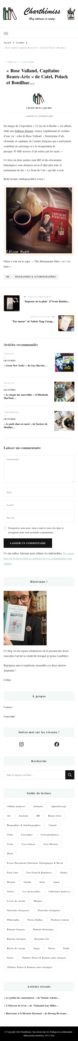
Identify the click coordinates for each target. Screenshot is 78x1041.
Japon (56, 881)
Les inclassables (31, 891)
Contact (8, 707)
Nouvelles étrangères (49, 910)
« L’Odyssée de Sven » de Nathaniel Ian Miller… (31, 1005)
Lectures (28, 62)
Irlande (27, 881)
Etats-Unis (12, 872)
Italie (42, 881)
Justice (11, 891)
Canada (53, 825)
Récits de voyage (16, 948)
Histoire (11, 881)
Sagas (37, 948)
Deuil (10, 853)
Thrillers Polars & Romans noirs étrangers (29, 967)
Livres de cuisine (16, 900)
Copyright (9, 716)
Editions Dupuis (24, 131)
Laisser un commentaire (39, 116)
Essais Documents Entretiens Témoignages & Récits (35, 862)
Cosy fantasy (28, 844)
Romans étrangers (16, 938)
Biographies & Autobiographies (35, 276)
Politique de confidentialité (61, 1031)
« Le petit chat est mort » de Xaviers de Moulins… (25, 425)
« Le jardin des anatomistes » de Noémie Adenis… (32, 998)
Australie (23, 815)
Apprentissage (58, 806)
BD (7, 276)
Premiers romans (60, 919)
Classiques (27, 834)
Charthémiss (26, 1031)
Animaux (38, 806)
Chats (10, 834)
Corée (10, 844)
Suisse (51, 948)
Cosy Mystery (51, 844)
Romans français (16, 929)
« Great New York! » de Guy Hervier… (25, 365)
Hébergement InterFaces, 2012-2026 (39, 1035)
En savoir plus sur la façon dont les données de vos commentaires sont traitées (39, 558)
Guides (64, 872)
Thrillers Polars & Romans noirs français (44, 957)
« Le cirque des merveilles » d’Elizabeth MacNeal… (26, 396)
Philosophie (13, 919)
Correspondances (50, 834)
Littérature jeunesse (59, 891)
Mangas (38, 900)
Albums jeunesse (16, 806)
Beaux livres (55, 815)
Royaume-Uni (41, 938)
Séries (10, 957)
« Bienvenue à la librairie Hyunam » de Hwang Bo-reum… (36, 1013)
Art (9, 815)
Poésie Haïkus (35, 919)
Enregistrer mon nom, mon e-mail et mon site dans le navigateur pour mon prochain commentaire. (36, 530)
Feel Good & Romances (39, 872)
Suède (66, 948)
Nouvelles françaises (18, 910)
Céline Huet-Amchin (39, 108)
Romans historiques (43, 929)
